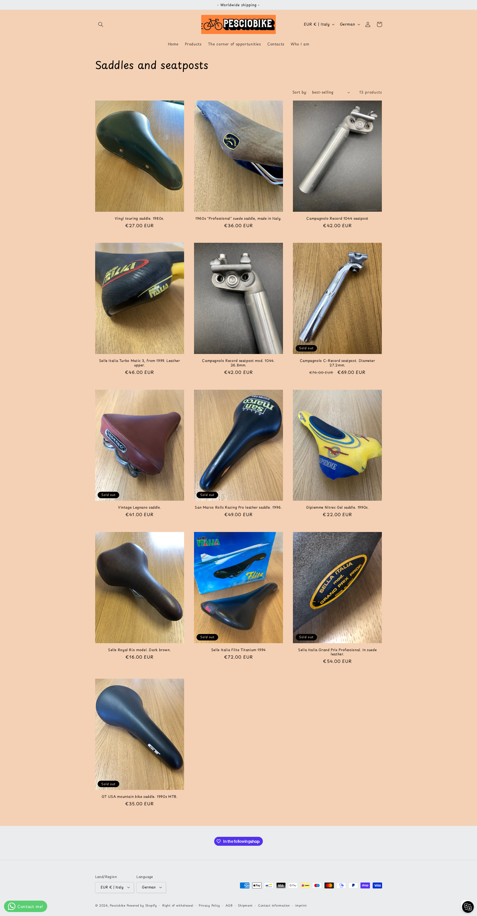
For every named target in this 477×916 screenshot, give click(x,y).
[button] (101, 24)
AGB (229, 905)
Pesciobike (117, 905)
